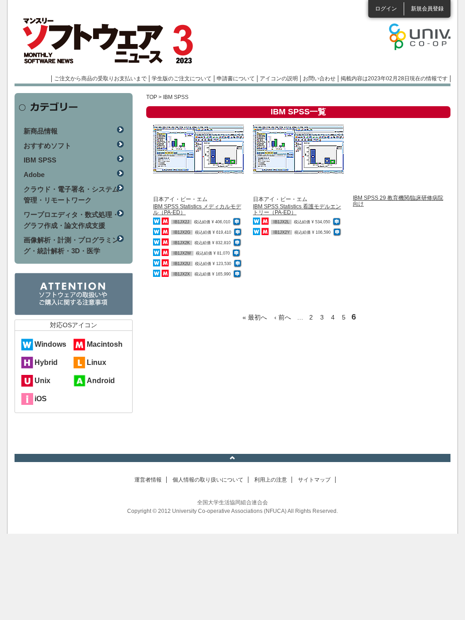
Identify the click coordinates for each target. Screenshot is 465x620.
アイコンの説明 (279, 78)
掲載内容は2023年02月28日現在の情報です (394, 78)
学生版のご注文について (182, 78)
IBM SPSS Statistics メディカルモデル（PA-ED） (197, 209)
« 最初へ (254, 317)
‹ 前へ (282, 317)
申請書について (236, 78)
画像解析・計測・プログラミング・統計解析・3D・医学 (71, 245)
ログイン (386, 8)
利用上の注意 (270, 480)
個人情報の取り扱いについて (208, 480)
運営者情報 (148, 480)
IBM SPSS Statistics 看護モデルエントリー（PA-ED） (297, 209)
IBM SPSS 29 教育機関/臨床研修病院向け (398, 201)
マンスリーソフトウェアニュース (111, 41)
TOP (151, 97)
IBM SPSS (40, 160)
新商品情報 (41, 131)
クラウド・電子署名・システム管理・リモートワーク (71, 194)
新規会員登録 (427, 8)
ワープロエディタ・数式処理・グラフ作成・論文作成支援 (71, 220)
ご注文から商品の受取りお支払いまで (100, 78)
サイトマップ (314, 480)
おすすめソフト (47, 145)
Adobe (34, 174)
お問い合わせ (319, 78)
